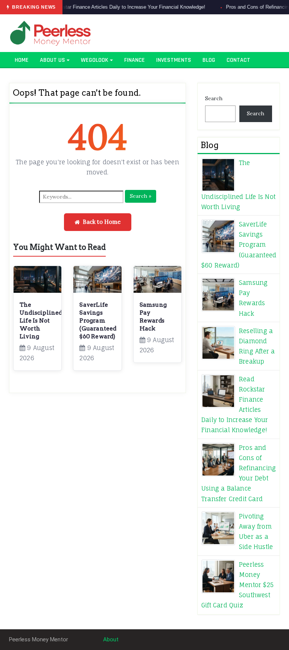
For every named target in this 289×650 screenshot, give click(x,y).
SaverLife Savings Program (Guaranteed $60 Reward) (97, 320)
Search (213, 98)
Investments (173, 60)
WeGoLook (94, 60)
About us (52, 60)
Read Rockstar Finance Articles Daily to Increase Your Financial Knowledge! (109, 7)
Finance (134, 60)
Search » (140, 196)
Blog (208, 60)
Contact (238, 60)
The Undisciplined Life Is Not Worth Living (41, 320)
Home (22, 60)
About (111, 639)
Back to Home (102, 221)
